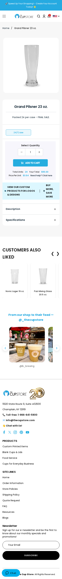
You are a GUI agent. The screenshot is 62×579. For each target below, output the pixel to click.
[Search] (38, 16)
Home (5, 28)
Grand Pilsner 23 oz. (25, 28)
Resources (8, 512)
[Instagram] (15, 432)
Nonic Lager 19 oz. (15, 291)
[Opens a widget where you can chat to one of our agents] (11, 573)
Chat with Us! (14, 425)
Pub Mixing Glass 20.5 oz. (43, 293)
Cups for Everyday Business (18, 463)
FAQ (4, 506)
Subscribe (31, 555)
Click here (47, 175)
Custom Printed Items (15, 446)
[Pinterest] (21, 432)
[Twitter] (9, 432)
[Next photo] (57, 348)
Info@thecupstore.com (20, 420)
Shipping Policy (11, 494)
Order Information (12, 483)
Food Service (9, 458)
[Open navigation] (4, 16)
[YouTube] (27, 432)
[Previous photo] (5, 348)
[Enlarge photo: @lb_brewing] (27, 344)
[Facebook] (4, 432)
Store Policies (10, 489)
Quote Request (11, 500)
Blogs (5, 517)
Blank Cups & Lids (12, 452)
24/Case (18, 132)
